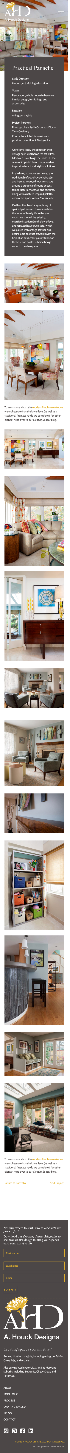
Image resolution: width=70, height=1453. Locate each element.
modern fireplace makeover (48, 407)
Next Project (57, 1183)
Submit (10, 1289)
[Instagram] (6, 1431)
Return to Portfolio (15, 1183)
